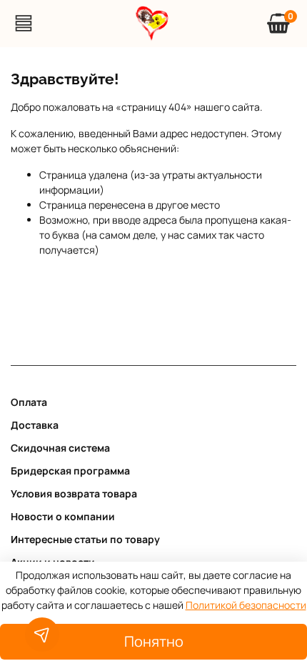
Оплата (29, 402)
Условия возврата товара (74, 493)
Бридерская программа (70, 470)
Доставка (35, 425)
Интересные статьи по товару (85, 539)
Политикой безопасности (246, 605)
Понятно (153, 641)
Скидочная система (60, 447)
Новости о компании (63, 516)
